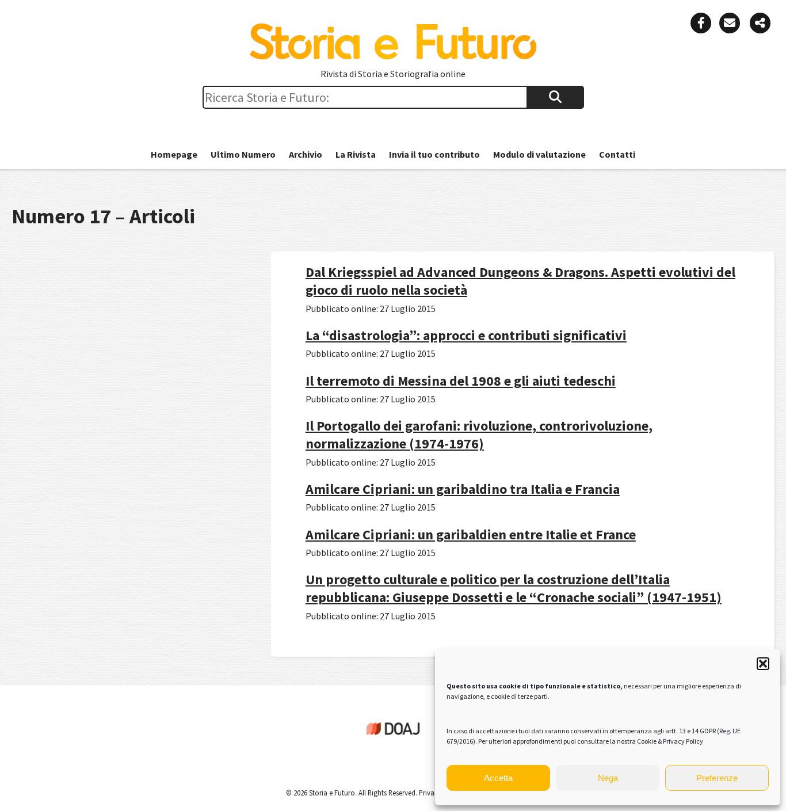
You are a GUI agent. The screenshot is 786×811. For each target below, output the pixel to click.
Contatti (617, 154)
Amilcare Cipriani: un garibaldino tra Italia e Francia (463, 489)
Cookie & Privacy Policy (670, 741)
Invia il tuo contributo (434, 154)
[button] (763, 663)
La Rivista (355, 154)
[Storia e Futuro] (393, 57)
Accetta (498, 778)
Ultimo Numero (243, 154)
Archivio (305, 154)
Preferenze (717, 778)
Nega (608, 778)
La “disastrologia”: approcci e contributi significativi (466, 335)
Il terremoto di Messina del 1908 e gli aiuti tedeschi (461, 381)
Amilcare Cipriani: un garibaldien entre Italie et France (471, 534)
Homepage (174, 154)
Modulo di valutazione (539, 154)
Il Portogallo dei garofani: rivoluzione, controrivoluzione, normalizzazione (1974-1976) (479, 434)
